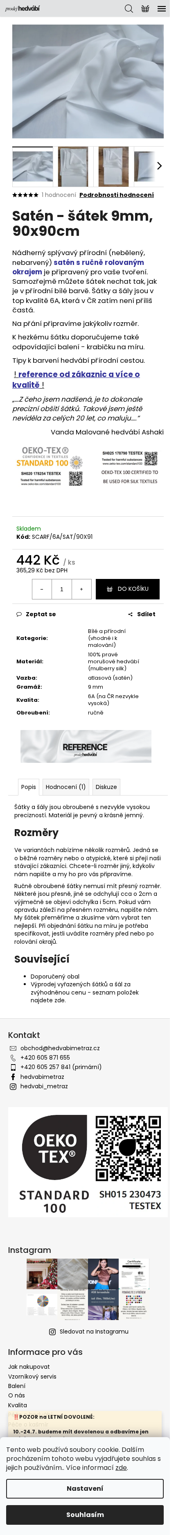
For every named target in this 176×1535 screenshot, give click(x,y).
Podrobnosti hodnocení (116, 195)
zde (121, 1467)
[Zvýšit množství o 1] (81, 589)
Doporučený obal (55, 976)
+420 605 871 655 (45, 1057)
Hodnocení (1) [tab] (66, 787)
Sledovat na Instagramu (94, 1331)
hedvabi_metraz (44, 1086)
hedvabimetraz (42, 1077)
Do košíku (133, 589)
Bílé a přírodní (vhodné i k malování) (107, 638)
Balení (16, 1386)
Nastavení (85, 1488)
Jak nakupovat (29, 1367)
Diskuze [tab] (106, 787)
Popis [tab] (28, 787)
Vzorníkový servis (32, 1376)
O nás (16, 1395)
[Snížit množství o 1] (42, 589)
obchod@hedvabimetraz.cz (60, 1048)
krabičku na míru (115, 347)
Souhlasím (85, 1514)
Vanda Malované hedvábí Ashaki (107, 432)
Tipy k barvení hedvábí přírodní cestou (78, 360)
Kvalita (17, 1405)
